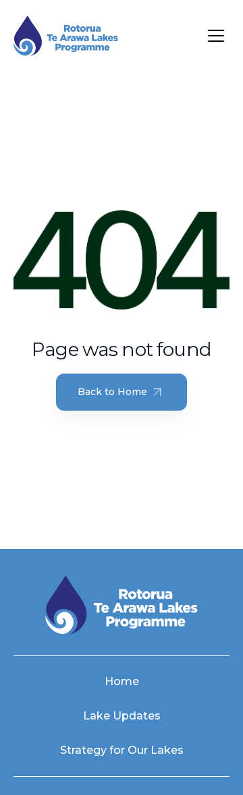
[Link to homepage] (66, 36)
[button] (216, 35)
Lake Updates (122, 715)
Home (122, 681)
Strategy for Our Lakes (122, 750)
